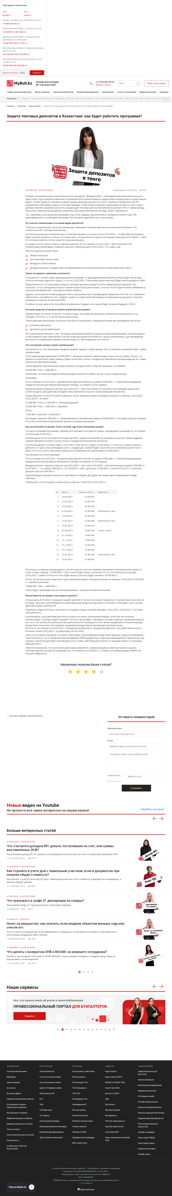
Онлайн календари (146, 1132)
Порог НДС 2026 (112, 1088)
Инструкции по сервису (17, 1113)
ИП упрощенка (78, 1077)
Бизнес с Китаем (152, 98)
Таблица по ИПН (79, 1132)
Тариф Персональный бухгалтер (147, 1072)
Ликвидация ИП (79, 1104)
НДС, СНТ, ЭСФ (131, 98)
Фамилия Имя (115, 728)
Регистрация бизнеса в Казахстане (148, 1125)
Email (110, 740)
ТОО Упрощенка (79, 1088)
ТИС (97, 98)
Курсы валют (111, 1071)
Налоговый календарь (50, 1121)
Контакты (11, 1088)
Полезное (11, 98)
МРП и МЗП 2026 (79, 1143)
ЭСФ (41, 1104)
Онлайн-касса (144, 1154)
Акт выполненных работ (50, 1082)
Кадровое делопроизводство (151, 1118)
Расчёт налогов (106, 98)
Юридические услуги (147, 92)
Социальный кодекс (147, 1149)
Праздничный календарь (83, 1137)
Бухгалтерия (60, 98)
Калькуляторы (108, 92)
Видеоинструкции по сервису (19, 1118)
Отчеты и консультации (50, 1077)
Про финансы (111, 1115)
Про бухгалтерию (112, 1110)
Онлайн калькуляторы (148, 1102)
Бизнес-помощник (42, 92)
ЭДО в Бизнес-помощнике (51, 1137)
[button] (79, 972)
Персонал (80, 98)
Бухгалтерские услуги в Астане (20, 1135)
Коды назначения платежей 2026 (117, 1138)
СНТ (41, 1099)
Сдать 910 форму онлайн (51, 1088)
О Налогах (89, 98)
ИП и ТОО (70, 98)
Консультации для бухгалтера (151, 1113)
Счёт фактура (46, 1110)
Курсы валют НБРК (113, 1077)
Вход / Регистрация (156, 83)
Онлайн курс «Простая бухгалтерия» (17, 1147)
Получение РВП (112, 1132)
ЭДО (107, 1099)
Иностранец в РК (47, 1093)
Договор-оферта (14, 1093)
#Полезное (31, 190)
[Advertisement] (86, 697)
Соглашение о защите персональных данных (17, 1105)
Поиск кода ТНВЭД (146, 1138)
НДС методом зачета (114, 1126)
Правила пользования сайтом (20, 1099)
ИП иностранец (79, 1110)
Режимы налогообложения (42, 98)
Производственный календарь (53, 1126)
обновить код (115, 781)
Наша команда (13, 1082)
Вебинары (11, 1077)
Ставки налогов (79, 1126)
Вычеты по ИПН (112, 1093)
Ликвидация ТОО (79, 1099)
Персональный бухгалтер (63, 92)
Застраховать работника (83, 1071)
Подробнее (37, 73)
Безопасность (13, 1140)
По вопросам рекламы (17, 1071)
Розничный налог (80, 1115)
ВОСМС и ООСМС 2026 (115, 1082)
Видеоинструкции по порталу (20, 1124)
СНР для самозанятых (115, 1121)
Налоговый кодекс (146, 1143)
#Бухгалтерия (46, 190)
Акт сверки (44, 1115)
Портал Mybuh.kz (47, 1071)
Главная (26, 98)
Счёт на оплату (13, 1129)
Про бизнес (110, 1104)
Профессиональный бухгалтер (19, 92)
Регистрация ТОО (80, 1082)
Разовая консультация (82, 1121)
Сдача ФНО (119, 98)
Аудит (141, 98)
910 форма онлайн (146, 1096)
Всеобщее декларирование (88, 92)
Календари (164, 92)
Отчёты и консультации (126, 92)
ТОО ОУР (76, 1093)
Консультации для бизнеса (150, 1107)
